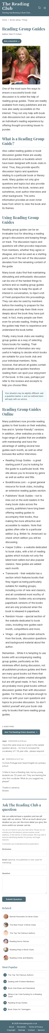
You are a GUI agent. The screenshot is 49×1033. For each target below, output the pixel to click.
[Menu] (45, 8)
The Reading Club (15, 6)
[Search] (39, 8)
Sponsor (41, 1030)
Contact (31, 1030)
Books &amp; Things (18, 20)
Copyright (11, 1030)
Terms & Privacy (36, 1027)
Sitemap (21, 1030)
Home (4, 20)
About (11, 1027)
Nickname (6, 849)
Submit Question (14, 899)
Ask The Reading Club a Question (20, 732)
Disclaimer (21, 1027)
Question (6, 873)
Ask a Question (10, 41)
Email (22, 861)
